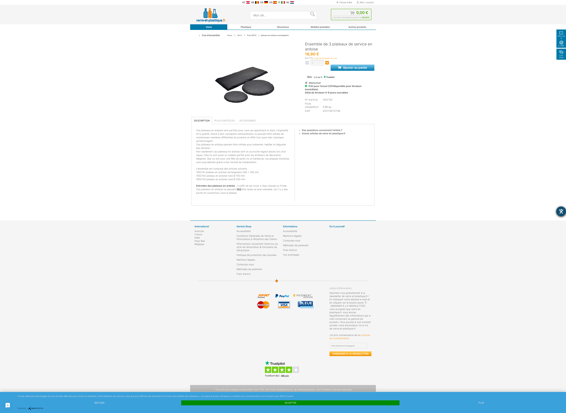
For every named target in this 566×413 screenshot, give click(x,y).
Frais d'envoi (243, 273)
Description (202, 120)
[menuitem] (196, 2)
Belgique (199, 244)
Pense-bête (345, 2)
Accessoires (247, 120)
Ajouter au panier (354, 67)
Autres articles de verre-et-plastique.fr (323, 133)
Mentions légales (246, 259)
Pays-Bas (200, 240)
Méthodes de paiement (249, 269)
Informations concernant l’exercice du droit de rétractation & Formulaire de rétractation (257, 247)
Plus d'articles (224, 120)
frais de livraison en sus (325, 58)
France (198, 234)
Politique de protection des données (257, 255)
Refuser (99, 402)
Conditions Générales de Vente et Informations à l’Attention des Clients (257, 237)
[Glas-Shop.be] (257, 2)
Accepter (290, 402)
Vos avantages (291, 254)
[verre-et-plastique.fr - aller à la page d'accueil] (215, 15)
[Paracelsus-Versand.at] (248, 2)
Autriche (199, 231)
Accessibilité (244, 231)
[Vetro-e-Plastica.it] (283, 2)
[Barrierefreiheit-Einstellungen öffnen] (561, 211)
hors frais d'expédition (277, 389)
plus (481, 402)
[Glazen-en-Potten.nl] (292, 2)
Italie (197, 237)
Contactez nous (245, 264)
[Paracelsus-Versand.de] (266, 2)
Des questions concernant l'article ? (321, 130)
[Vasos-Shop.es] (275, 2)
